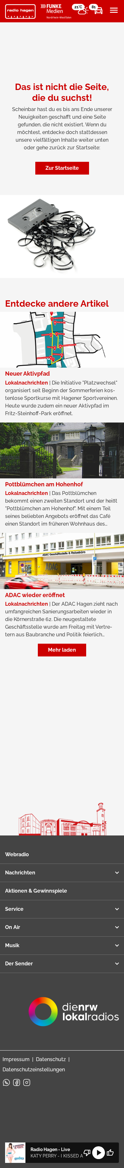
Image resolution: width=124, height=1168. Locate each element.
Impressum (16, 1059)
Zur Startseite (62, 168)
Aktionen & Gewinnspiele (36, 891)
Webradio (17, 854)
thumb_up (110, 1153)
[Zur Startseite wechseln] (20, 11)
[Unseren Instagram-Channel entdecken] (27, 1082)
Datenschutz (51, 1059)
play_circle (98, 1152)
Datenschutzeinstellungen (34, 1070)
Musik (12, 945)
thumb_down (87, 1153)
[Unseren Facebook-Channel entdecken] (16, 1082)
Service (14, 909)
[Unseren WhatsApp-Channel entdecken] (6, 1082)
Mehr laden (62, 650)
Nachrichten (20, 873)
